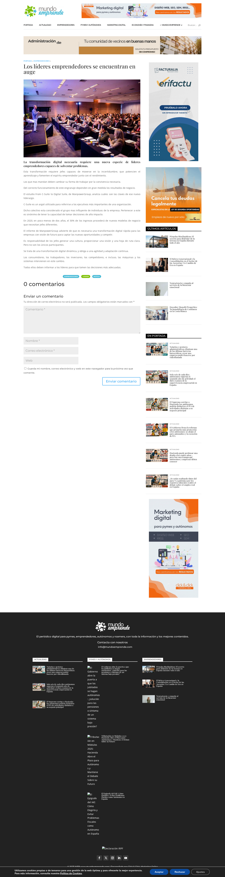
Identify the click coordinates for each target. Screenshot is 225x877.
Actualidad (45, 25)
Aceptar (159, 872)
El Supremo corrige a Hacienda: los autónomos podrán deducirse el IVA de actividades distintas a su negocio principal (182, 406)
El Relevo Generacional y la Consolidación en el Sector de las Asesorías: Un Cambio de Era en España (183, 261)
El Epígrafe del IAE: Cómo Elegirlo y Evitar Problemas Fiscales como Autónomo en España (113, 796)
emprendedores (71, 276)
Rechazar (180, 872)
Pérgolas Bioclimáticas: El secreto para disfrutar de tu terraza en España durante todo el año (182, 239)
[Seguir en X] (106, 858)
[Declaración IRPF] (112, 848)
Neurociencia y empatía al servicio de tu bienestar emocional (181, 285)
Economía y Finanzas (142, 25)
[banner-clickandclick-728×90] (141, 17)
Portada (28, 25)
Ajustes (200, 872)
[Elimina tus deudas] (173, 221)
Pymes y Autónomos (91, 25)
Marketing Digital (116, 25)
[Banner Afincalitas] (112, 53)
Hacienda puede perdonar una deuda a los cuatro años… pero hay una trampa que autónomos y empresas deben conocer (183, 457)
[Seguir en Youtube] (125, 858)
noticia (97, 276)
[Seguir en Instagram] (112, 858)
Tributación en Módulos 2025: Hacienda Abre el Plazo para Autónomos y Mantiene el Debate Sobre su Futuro (115, 739)
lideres (86, 276)
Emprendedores (65, 25)
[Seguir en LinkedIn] (119, 858)
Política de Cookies (71, 873)
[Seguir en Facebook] (99, 858)
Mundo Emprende (171, 25)
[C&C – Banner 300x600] (173, 596)
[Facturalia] (173, 160)
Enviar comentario (121, 381)
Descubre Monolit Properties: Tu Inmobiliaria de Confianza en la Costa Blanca (183, 309)
